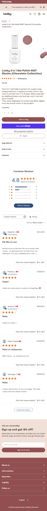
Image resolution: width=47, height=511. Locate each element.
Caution (5, 155)
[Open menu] (43, 14)
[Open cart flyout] (39, 14)
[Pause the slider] (43, 7)
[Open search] (30, 14)
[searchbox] (13, 216)
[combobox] (36, 223)
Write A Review (23, 205)
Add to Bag (23, 119)
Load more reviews (23, 410)
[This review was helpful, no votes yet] (38, 262)
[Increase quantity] (12, 113)
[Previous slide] (6, 7)
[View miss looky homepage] (7, 2)
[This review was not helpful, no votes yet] (42, 262)
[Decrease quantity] (4, 113)
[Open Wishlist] (35, 14)
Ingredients (7, 143)
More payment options (23, 131)
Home (4, 21)
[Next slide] (40, 7)
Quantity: (5, 107)
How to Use (6, 149)
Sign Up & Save (23, 450)
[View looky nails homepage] (8, 14)
